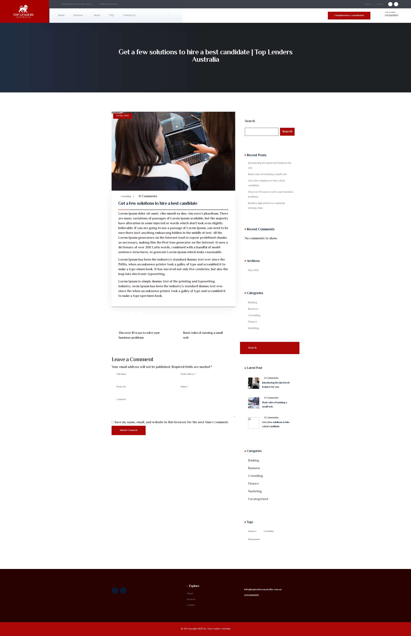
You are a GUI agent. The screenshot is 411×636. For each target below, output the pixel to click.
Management (254, 539)
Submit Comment (129, 430)
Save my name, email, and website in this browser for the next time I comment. (171, 422)
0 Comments (148, 196)
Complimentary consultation (349, 15)
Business (253, 309)
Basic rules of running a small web (203, 335)
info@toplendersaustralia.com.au (263, 589)
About (367, 4)
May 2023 (253, 270)
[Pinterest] (132, 315)
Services (78, 16)
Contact (379, 4)
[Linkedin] (140, 315)
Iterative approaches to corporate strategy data (266, 205)
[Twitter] (115, 315)
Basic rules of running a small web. (274, 405)
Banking (252, 303)
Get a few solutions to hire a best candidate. (276, 424)
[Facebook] (123, 315)
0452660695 (391, 16)
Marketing (253, 328)
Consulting (126, 196)
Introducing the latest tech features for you (269, 165)
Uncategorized (258, 499)
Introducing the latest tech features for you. (276, 385)
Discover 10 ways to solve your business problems (139, 335)
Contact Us (129, 16)
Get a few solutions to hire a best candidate (266, 183)
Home (61, 16)
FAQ (111, 16)
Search (250, 121)
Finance (252, 322)
